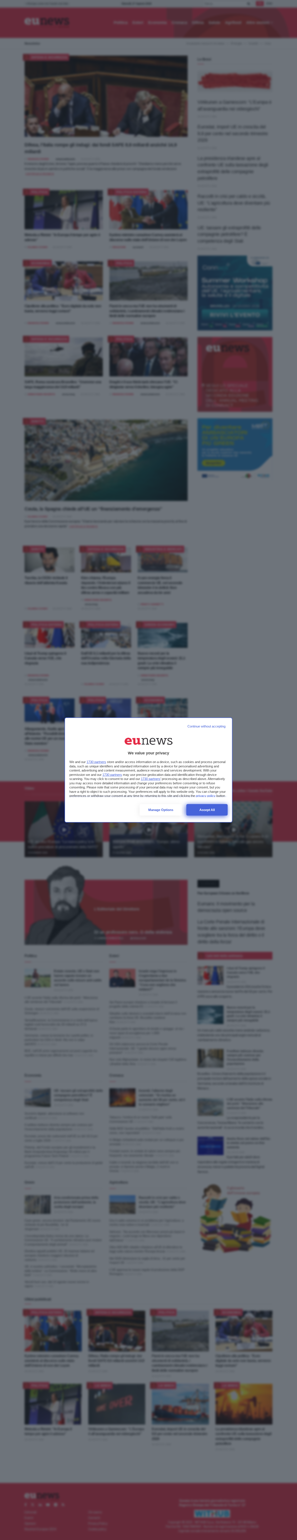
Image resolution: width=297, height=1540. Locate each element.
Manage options (160, 810)
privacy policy (205, 796)
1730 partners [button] (96, 762)
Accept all (207, 810)
